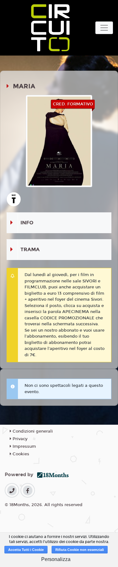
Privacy (19, 438)
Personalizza (55, 559)
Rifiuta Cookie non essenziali (79, 550)
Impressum (23, 446)
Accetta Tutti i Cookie (26, 550)
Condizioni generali (32, 431)
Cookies (20, 454)
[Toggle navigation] (104, 27)
